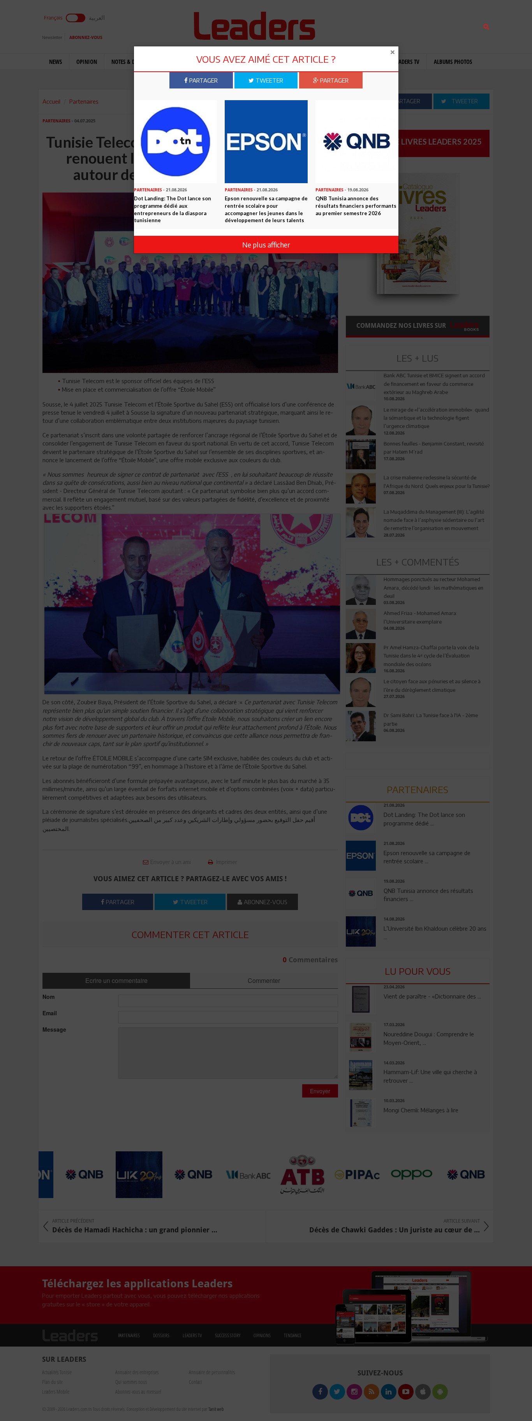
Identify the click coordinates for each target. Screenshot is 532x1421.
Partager (203, 80)
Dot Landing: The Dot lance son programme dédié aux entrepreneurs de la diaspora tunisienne (172, 209)
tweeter (268, 80)
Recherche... (364, 25)
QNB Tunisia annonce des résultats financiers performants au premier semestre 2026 (355, 205)
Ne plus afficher (266, 244)
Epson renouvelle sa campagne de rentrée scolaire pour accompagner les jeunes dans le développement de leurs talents (266, 209)
